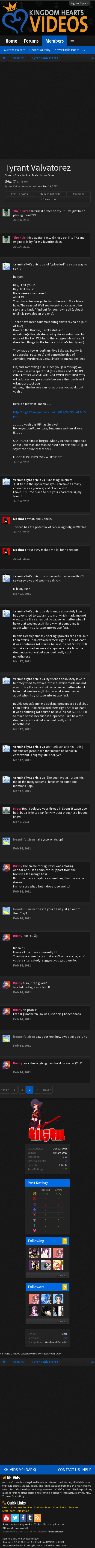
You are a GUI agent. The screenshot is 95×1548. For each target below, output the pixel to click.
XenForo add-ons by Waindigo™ (21, 1538)
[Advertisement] (47, 112)
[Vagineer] (45, 1310)
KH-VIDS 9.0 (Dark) (19, 1469)
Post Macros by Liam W (51, 1524)
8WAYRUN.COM (52, 1353)
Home (11, 40)
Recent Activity (50, 194)
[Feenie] (57, 1264)
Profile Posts (19, 194)
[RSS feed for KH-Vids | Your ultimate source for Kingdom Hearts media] (37, 1517)
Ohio (64, 1338)
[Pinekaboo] (33, 1264)
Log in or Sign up (79, 3)
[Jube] (33, 1252)
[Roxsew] (57, 1310)
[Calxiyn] (57, 1298)
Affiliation (23, 1511)
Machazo (20, 519)
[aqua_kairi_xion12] (45, 1298)
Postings (78, 194)
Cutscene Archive (21, 1507)
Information (48, 199)
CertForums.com (56, 1545)
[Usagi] (57, 1252)
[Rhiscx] (45, 1264)
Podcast (73, 1507)
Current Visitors (14, 50)
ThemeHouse (55, 1531)
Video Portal (59, 1507)
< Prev (5, 1089)
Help (87, 1469)
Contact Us (69, 1469)
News (5, 1507)
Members (54, 40)
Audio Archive (42, 1507)
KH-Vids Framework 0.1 (16, 1528)
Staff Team (8, 1511)
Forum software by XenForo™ (19, 1524)
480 (65, 1161)
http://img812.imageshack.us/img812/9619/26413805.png (49, 414)
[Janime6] (45, 1252)
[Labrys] (33, 1310)
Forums (31, 40)
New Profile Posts (67, 50)
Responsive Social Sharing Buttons (22, 1545)
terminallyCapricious (29, 264)
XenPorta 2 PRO (9, 1353)
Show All (62, 1275)
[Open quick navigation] (92, 57)
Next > (47, 1089)
